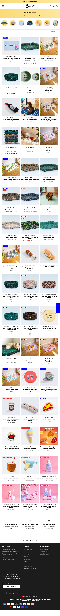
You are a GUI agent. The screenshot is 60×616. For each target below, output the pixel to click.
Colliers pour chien (44, 551)
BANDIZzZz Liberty (11, 235)
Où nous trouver (27, 552)
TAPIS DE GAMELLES (56, 27)
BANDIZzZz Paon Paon (48, 235)
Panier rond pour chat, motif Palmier (49, 297)
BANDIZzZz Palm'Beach (30, 177)
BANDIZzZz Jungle (48, 177)
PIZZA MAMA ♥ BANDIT (48, 417)
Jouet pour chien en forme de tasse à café (49, 390)
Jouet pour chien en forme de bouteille (11, 120)
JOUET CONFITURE (11, 417)
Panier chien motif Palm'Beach (30, 179)
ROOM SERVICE (30, 87)
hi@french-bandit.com (10, 559)
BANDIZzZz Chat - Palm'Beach (49, 294)
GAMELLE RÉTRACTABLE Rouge (30, 387)
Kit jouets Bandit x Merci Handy (30, 504)
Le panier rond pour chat (11, 89)
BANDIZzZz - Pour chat (11, 87)
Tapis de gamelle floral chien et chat (49, 120)
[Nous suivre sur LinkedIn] (17, 593)
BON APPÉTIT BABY (30, 147)
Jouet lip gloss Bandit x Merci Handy (11, 504)
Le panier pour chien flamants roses (30, 238)
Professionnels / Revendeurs (30, 568)
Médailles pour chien (44, 554)
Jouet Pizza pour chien (48, 419)
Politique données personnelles (43, 599)
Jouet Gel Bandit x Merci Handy (49, 476)
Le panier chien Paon (48, 237)
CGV (21, 599)
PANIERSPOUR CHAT (13, 27)
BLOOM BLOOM (30, 358)
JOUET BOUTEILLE (11, 117)
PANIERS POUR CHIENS (4, 27)
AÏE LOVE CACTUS (11, 177)
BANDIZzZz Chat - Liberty (30, 294)
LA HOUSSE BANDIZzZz (11, 147)
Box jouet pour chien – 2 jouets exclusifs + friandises (48, 447)
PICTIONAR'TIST (49, 358)
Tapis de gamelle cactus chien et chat (11, 180)
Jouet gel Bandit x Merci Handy (48, 478)
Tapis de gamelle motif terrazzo (48, 150)
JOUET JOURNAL (30, 417)
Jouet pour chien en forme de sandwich (49, 265)
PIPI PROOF (49, 207)
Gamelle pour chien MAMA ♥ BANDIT (11, 449)
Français (35, 596)
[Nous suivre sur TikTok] (13, 593)
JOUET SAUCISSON (30, 265)
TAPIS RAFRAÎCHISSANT (11, 56)
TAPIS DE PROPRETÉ (30, 27)
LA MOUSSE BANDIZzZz (11, 358)
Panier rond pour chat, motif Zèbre (30, 329)
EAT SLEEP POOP (11, 265)
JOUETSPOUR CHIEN (38, 27)
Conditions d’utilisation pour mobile (30, 600)
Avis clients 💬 (27, 559)
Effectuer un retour (28, 566)
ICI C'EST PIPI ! (30, 117)
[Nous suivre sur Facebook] (3, 593)
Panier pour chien (30, 58)
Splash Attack (30, 476)
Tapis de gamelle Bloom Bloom (29, 360)
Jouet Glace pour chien (30, 448)
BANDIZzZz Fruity (11, 207)
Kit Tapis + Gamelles (48, 56)
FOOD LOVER (49, 87)
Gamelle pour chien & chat (30, 149)
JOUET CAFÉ (49, 387)
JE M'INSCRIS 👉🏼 (11, 587)
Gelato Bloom (30, 446)
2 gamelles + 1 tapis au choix (48, 58)
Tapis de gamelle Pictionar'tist (49, 360)
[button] (58, 308)
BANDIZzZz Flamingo (30, 235)
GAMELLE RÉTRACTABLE (49, 326)
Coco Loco (11, 476)
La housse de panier (11, 149)
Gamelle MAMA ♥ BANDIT (11, 446)
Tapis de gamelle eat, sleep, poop (11, 267)
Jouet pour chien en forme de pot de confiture (11, 420)
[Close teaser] (55, 314)
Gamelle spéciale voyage (49, 328)
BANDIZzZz (30, 56)
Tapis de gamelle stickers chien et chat (48, 89)
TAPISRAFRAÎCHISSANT (21, 27)
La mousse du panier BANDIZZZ (11, 360)
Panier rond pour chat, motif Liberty (30, 297)
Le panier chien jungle (49, 179)
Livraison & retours (28, 564)
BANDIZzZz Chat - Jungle (11, 294)
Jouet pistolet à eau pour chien (30, 478)
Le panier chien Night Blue (30, 209)
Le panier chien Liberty (11, 237)
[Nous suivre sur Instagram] (6, 593)
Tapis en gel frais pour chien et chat (11, 59)
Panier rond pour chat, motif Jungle (11, 297)
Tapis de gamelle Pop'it (11, 389)
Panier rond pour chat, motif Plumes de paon (11, 329)
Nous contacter (27, 554)
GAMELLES (47, 27)
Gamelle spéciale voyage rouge (30, 390)
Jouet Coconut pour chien (11, 478)
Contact (24, 599)
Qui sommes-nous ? (28, 549)
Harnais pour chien (44, 553)
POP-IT (11, 387)
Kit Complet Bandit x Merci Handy (48, 504)
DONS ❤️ (26, 556)
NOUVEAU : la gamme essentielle (30, 1)
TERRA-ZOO (49, 147)
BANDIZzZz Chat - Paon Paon (11, 326)
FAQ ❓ (25, 561)
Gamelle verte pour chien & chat (30, 89)
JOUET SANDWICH (49, 267)
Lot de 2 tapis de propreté (30, 119)
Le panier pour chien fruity (11, 209)
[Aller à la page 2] (34, 513)
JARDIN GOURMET (48, 117)
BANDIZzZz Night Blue (30, 207)
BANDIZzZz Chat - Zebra (30, 326)
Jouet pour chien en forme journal (30, 420)
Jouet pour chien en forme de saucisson (30, 267)
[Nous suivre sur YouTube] (10, 593)
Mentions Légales (31, 599)
